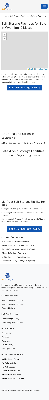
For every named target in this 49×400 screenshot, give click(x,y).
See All (37, 156)
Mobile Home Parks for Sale (13, 378)
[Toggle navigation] (44, 6)
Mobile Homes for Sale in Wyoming (16, 257)
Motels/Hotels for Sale (11, 371)
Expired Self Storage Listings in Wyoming (18, 261)
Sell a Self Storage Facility (24, 87)
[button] (4, 35)
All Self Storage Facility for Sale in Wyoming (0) (23, 143)
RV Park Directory (9, 367)
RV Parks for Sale (9, 363)
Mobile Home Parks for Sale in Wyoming (18, 245)
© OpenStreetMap (41, 69)
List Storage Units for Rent (12, 323)
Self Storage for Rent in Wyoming (15, 241)
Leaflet (31, 69)
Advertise (6, 341)
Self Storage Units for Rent (12, 304)
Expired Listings (8, 308)
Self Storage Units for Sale (12, 300)
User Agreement (8, 349)
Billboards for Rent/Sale (11, 375)
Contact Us (6, 333)
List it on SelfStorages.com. (31, 209)
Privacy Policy (7, 345)
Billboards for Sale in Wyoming (14, 253)
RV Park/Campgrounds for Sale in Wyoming (19, 249)
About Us (5, 337)
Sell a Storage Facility (10, 319)
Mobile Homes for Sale (11, 359)
